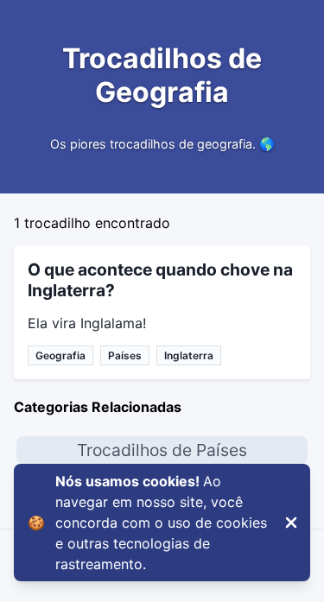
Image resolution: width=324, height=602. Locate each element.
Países (125, 355)
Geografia (60, 355)
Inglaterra (188, 355)
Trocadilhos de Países (162, 450)
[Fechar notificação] (291, 522)
